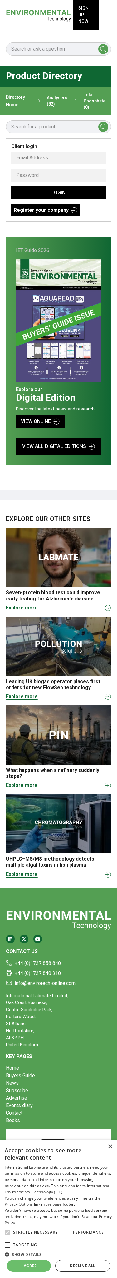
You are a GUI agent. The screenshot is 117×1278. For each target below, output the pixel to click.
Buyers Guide (20, 1075)
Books (13, 1120)
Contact (14, 1113)
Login (58, 193)
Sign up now (83, 15)
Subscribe (17, 1090)
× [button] (110, 1146)
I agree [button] (29, 1265)
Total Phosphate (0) (94, 101)
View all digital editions (54, 446)
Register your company (41, 210)
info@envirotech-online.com (45, 983)
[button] (7, 1232)
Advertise (16, 1098)
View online (36, 421)
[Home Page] (38, 15)
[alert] (58, 1209)
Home (12, 1068)
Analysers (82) (57, 101)
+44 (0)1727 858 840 (38, 963)
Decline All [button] (82, 1265)
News (12, 1083)
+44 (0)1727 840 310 (38, 973)
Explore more (22, 608)
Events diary (19, 1105)
